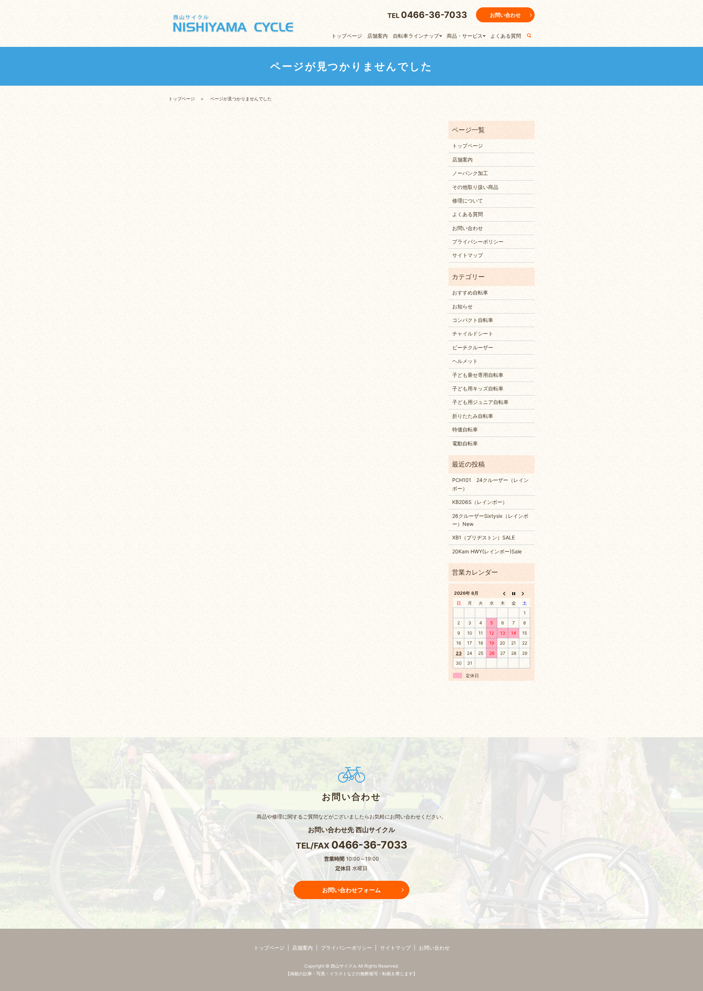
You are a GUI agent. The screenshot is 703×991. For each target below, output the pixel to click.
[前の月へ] (502, 593)
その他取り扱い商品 (475, 187)
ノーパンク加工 (470, 173)
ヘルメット (465, 361)
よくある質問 (505, 36)
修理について (467, 200)
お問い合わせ (505, 15)
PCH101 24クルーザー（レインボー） (490, 484)
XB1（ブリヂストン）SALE (483, 537)
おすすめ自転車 (470, 292)
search (529, 35)
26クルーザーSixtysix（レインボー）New (490, 520)
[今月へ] (513, 593)
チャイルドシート (472, 333)
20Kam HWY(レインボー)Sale (487, 551)
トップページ (346, 36)
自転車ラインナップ (416, 36)
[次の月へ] (524, 593)
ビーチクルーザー (472, 347)
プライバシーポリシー (477, 241)
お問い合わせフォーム (351, 890)
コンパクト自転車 (472, 320)
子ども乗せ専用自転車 (477, 375)
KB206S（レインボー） (479, 502)
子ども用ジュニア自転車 (480, 402)
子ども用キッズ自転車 (477, 388)
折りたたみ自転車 (472, 416)
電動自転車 (465, 443)
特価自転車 (465, 429)
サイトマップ (467, 255)
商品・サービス (465, 36)
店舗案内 (377, 36)
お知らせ (462, 306)
